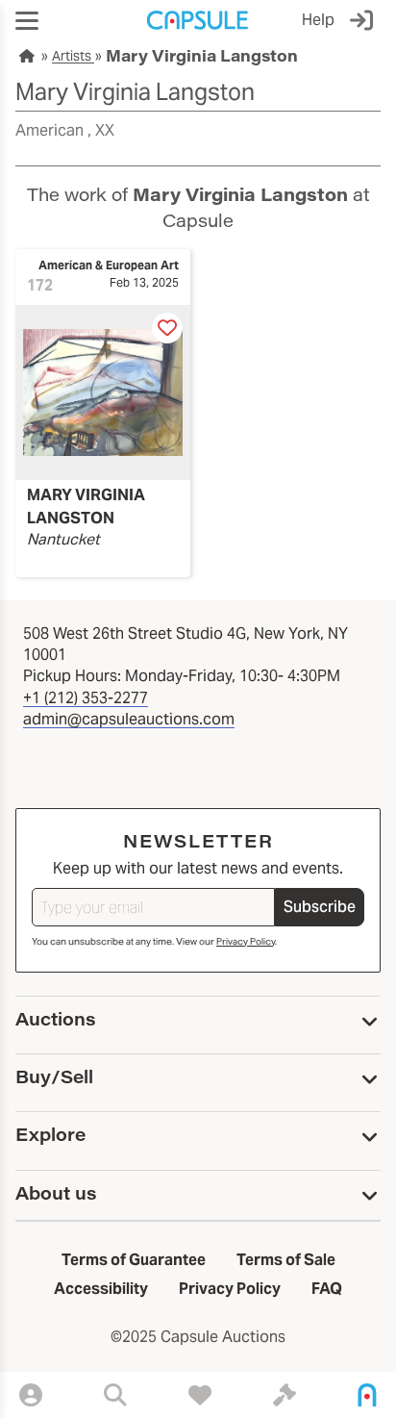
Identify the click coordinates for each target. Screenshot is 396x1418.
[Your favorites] (199, 1394)
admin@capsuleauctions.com (129, 719)
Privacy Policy (245, 941)
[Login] (365, 20)
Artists (73, 55)
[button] (26, 21)
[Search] (115, 1394)
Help (318, 20)
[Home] (367, 1394)
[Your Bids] (284, 1394)
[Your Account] (30, 1394)
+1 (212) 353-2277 (85, 698)
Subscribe (320, 907)
